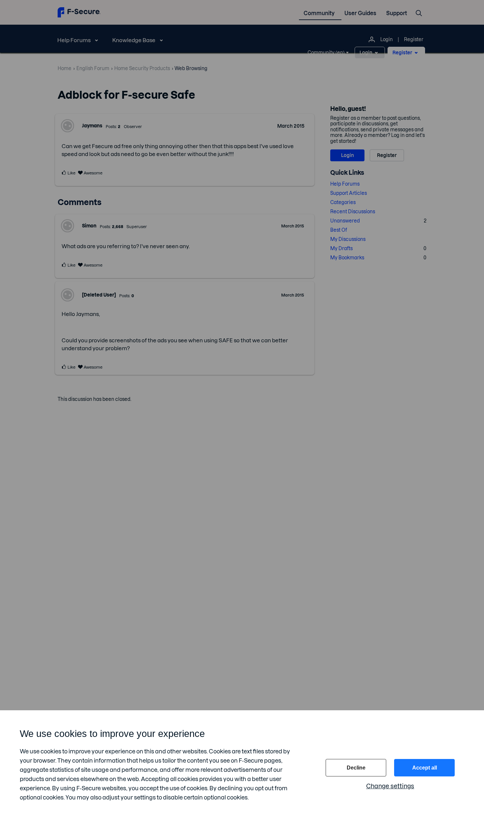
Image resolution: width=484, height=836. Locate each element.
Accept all (424, 768)
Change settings (390, 786)
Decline (356, 768)
